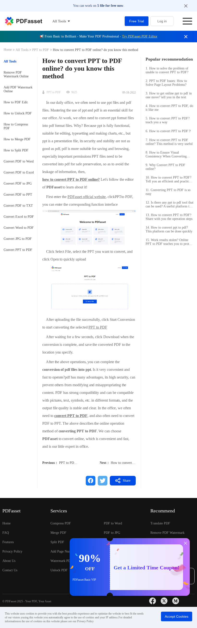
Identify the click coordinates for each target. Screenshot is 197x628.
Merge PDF (58, 533)
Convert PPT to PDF (18, 250)
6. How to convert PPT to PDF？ (168, 131)
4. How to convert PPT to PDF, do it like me (169, 108)
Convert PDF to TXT (18, 205)
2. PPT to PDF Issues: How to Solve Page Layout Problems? (166, 83)
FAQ (5, 533)
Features (8, 542)
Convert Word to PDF (19, 228)
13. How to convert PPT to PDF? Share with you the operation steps (169, 217)
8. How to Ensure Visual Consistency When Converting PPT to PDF (166, 154)
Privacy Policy (12, 551)
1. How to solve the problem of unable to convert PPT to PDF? (167, 70)
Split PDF (57, 542)
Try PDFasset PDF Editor (139, 36)
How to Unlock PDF (18, 113)
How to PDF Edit (16, 102)
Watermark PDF (61, 561)
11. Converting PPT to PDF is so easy (168, 192)
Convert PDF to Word (19, 161)
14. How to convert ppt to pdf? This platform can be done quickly (169, 229)
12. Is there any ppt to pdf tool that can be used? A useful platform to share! (169, 204)
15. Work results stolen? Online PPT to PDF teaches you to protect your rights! (169, 242)
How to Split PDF (16, 150)
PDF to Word (113, 523)
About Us (8, 561)
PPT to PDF (40, 50)
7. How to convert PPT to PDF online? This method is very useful (169, 142)
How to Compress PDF (16, 126)
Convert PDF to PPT (18, 194)
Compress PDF (60, 523)
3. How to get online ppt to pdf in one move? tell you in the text (169, 95)
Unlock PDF (59, 570)
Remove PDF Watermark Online (16, 74)
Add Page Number (63, 551)
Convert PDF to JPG (18, 183)
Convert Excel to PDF (19, 216)
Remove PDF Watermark (167, 533)
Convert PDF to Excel (19, 172)
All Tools (22, 50)
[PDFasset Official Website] (23, 21)
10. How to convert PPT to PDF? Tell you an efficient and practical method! (168, 179)
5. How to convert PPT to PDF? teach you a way (168, 120)
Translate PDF (160, 523)
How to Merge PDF (17, 139)
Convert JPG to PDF (18, 239)
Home (8, 49)
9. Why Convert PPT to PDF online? (165, 167)
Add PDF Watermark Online (18, 89)
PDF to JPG (112, 533)
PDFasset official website (87, 197)
